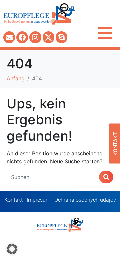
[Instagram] (35, 37)
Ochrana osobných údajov (85, 200)
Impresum (38, 200)
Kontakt (13, 200)
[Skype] (61, 37)
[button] (12, 249)
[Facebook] (22, 37)
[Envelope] (9, 37)
